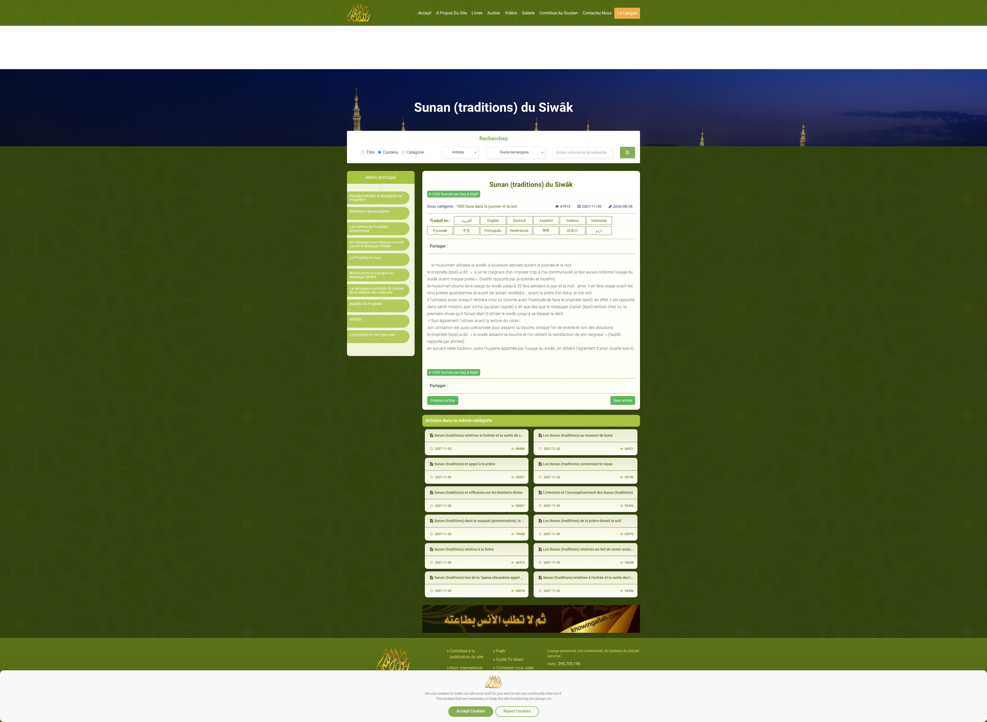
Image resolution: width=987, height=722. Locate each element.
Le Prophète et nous (365, 258)
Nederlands (519, 231)
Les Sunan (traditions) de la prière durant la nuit (582, 521)
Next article (623, 400)
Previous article (443, 400)
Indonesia (599, 220)
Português (493, 231)
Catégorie (415, 152)
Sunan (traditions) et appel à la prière (464, 464)
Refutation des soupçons (369, 211)
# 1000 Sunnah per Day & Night (454, 194)
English (493, 220)
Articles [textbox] (458, 152)
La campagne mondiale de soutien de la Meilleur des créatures (377, 290)
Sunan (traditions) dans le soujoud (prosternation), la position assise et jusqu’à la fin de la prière (512, 521)
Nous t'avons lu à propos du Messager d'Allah (372, 275)
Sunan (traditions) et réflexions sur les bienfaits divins (478, 492)
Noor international (466, 667)
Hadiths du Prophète (366, 304)
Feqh (500, 650)
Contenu (390, 152)
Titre (370, 152)
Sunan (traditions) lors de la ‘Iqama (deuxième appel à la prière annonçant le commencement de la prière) (520, 577)
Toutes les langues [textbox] (514, 152)
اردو (599, 231)
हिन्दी (546, 231)
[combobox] (459, 152)
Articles (355, 319)
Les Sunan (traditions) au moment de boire (578, 435)
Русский (440, 231)
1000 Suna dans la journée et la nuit (486, 206)
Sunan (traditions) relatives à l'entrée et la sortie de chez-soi (483, 435)
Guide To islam (509, 659)
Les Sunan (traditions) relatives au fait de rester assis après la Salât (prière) (605, 549)
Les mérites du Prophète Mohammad (369, 229)
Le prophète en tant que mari (372, 335)
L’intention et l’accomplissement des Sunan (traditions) (588, 492)
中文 (466, 231)
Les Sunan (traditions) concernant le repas (578, 464)
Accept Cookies (470, 711)
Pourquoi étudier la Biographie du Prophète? (376, 198)
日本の (572, 231)
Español (546, 220)
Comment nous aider (515, 667)
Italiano (572, 220)
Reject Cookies (517, 711)
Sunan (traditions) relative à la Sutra (464, 549)
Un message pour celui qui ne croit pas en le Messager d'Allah (377, 244)
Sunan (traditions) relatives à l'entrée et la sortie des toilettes (593, 577)
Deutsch (519, 220)
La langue (627, 13)
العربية (467, 220)
